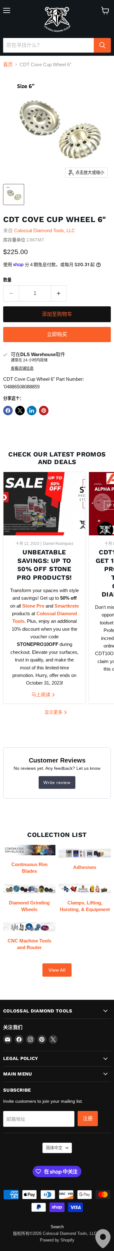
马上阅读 (41, 694)
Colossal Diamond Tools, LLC (44, 230)
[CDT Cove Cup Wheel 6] (13, 194)
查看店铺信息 (22, 368)
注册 (88, 1118)
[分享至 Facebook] (8, 410)
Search (57, 1226)
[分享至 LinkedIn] (31, 410)
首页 (8, 64)
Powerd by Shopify (57, 1240)
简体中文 (54, 1148)
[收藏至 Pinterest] (43, 410)
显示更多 (54, 712)
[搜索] (102, 45)
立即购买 (57, 334)
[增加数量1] (59, 293)
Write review (56, 782)
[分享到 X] (20, 410)
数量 (7, 280)
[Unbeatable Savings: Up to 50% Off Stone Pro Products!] (44, 503)
